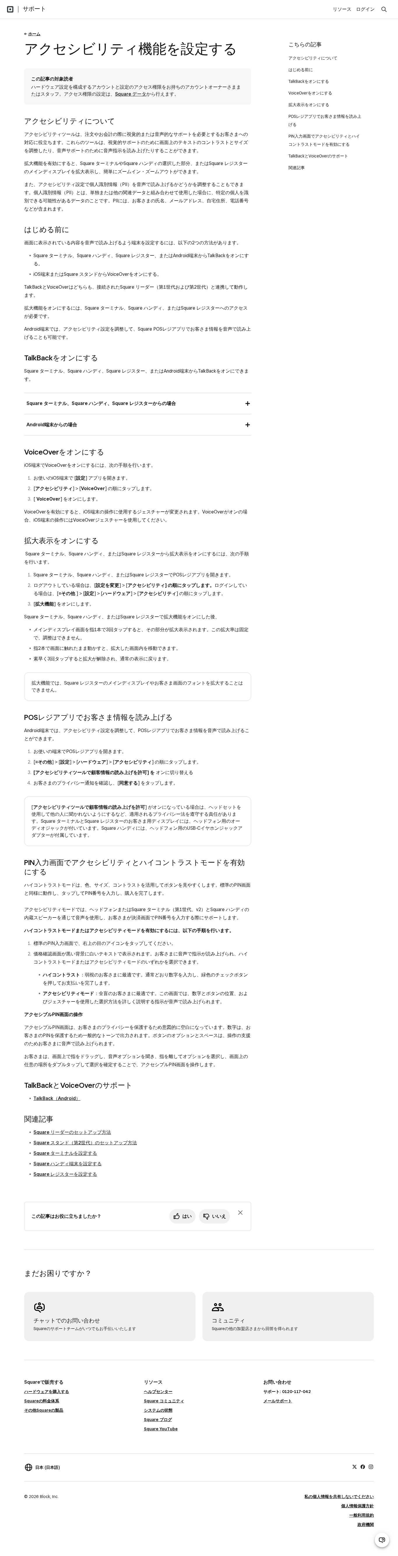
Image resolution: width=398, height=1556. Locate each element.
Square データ (130, 94)
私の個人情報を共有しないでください (339, 1496)
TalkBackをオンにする (308, 81)
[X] (355, 1466)
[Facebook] (363, 1466)
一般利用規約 (361, 1515)
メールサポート (277, 1401)
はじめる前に (301, 69)
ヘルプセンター (158, 1391)
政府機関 (366, 1524)
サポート (34, 8)
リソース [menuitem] (342, 9)
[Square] (10, 9)
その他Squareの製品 (43, 1410)
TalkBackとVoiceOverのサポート (318, 156)
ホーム (34, 33)
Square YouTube (161, 1429)
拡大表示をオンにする (308, 104)
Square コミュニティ (164, 1401)
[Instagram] (371, 1466)
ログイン (365, 9)
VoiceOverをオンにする (310, 93)
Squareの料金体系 (41, 1401)
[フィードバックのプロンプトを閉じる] (240, 1212)
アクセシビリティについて (312, 58)
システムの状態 (158, 1410)
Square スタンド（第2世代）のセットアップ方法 (85, 1142)
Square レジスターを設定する (65, 1174)
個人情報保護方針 (357, 1506)
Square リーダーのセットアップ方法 (72, 1132)
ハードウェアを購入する (46, 1391)
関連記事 (296, 167)
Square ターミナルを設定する (65, 1153)
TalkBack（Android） (57, 1098)
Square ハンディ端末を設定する (68, 1163)
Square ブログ (158, 1419)
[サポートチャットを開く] (382, 1540)
